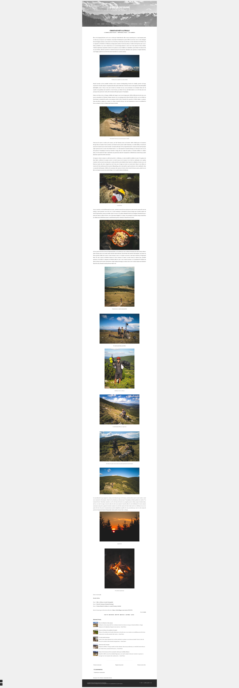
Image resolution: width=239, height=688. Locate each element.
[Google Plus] (143, 682)
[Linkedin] (144, 682)
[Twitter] (141, 682)
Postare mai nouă (97, 665)
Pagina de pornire (119, 665)
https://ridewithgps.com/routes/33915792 (122, 610)
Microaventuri (134, 24)
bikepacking (120, 32)
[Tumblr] (149, 682)
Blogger (105, 682)
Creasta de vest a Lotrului (119, 30)
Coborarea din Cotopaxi (104, 644)
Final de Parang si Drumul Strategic (105, 604)
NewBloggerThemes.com (106, 683)
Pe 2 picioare (113, 24)
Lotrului (125, 32)
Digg (133, 614)
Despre (102, 24)
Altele (140, 24)
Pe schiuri (120, 24)
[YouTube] (147, 682)
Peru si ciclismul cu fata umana (106, 623)
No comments (132, 32)
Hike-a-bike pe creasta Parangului (104, 602)
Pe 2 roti (107, 24)
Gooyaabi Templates (119, 683)
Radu (145, 612)
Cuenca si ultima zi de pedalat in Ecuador (108, 630)
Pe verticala (126, 24)
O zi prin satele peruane (104, 637)
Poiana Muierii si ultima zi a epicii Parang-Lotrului (108, 606)
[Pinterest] (148, 682)
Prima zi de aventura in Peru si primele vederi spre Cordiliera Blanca (114, 652)
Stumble (128, 614)
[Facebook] (140, 682)
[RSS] (151, 682)
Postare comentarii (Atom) (106, 677)
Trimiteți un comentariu (99, 672)
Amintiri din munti (119, 7)
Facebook (112, 614)
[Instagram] (145, 682)
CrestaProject (93, 683)
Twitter (117, 614)
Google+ (123, 614)
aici (100, 594)
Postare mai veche (141, 665)
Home (98, 24)
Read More (123, 627)
